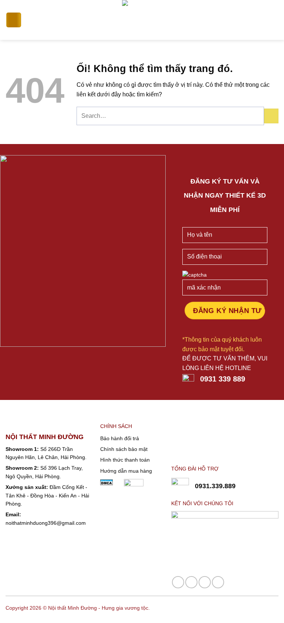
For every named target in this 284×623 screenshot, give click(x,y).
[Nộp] (271, 116)
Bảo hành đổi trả (119, 438)
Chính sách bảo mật (124, 449)
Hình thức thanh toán (125, 460)
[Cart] (274, 20)
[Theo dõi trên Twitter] (218, 582)
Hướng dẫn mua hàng (126, 471)
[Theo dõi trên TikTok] (205, 582)
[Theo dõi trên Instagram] (191, 582)
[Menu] (13, 20)
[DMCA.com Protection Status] (106, 482)
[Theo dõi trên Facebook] (178, 582)
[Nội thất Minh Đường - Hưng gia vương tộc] (142, 20)
